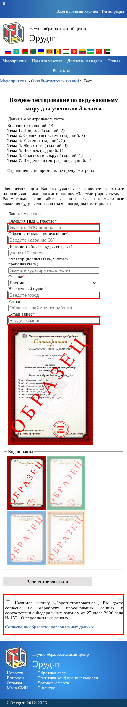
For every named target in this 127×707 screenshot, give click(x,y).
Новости (15, 673)
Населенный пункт (27, 288)
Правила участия (47, 61)
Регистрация (113, 11)
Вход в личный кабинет (77, 11)
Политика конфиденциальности (68, 678)
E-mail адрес (21, 314)
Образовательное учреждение (38, 233)
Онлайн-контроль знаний (55, 81)
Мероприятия (14, 61)
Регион (15, 301)
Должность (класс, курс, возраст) (40, 246)
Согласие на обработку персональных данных (49, 627)
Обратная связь (52, 673)
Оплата (114, 61)
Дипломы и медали (84, 61)
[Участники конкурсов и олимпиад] (8, 53)
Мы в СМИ (17, 688)
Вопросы (15, 678)
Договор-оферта (53, 683)
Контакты (61, 70)
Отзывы (14, 683)
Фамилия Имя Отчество (32, 221)
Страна (16, 276)
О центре (46, 688)
